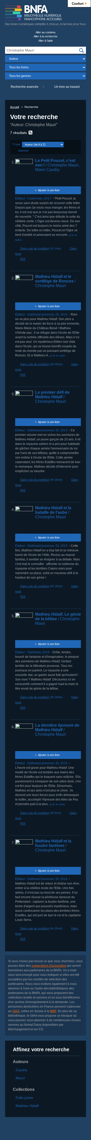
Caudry (21, 1070)
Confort (79, 3)
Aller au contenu (45, 32)
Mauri (20, 1078)
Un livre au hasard (67, 87)
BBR (53, 1011)
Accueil (14, 106)
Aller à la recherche (45, 36)
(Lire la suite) (57, 355)
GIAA (15, 1011)
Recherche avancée (24, 87)
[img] (81, 50)
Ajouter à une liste (49, 190)
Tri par (16, 144)
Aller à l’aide (45, 40)
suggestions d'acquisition (49, 965)
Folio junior (24, 1098)
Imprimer (23, 150)
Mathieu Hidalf (27, 1106)
